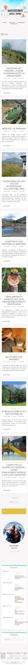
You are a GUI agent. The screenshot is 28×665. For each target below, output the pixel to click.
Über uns (12, 22)
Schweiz (22, 66)
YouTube (17, 28)
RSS (22, 28)
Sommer (19, 126)
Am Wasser (9, 126)
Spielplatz (14, 409)
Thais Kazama (12, 663)
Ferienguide (16, 66)
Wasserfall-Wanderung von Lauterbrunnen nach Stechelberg (19, 600)
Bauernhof (14, 294)
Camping (7, 462)
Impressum (14, 23)
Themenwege (16, 179)
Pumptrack (14, 239)
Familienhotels (14, 462)
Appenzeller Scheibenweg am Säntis (19, 589)
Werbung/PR (21, 22)
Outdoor (8, 239)
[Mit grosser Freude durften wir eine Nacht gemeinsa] (17, 655)
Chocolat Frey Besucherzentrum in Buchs (20, 577)
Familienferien (8, 66)
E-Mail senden (16, 551)
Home (4, 22)
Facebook (6, 28)
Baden (14, 126)
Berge (16, 584)
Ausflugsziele (18, 572)
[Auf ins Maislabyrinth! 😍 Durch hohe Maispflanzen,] (3, 655)
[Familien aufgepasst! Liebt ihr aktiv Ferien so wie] (25, 655)
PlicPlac (20, 663)
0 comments (21, 78)
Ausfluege (8, 294)
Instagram (11, 28)
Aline (15, 78)
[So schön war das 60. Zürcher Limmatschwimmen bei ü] (10, 655)
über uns (14, 547)
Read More (6, 93)
